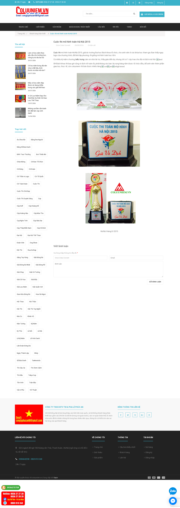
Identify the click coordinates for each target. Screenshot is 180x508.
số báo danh (21, 360)
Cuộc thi (56, 53)
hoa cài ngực (41, 294)
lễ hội (40, 331)
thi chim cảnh (36, 368)
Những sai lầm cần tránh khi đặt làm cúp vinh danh (37, 111)
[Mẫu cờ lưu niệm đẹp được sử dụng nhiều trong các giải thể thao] (20, 86)
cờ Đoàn (32, 169)
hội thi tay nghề (34, 309)
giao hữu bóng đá (23, 294)
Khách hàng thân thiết (79, 27)
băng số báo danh (23, 147)
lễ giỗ (30, 331)
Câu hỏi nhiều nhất (127, 447)
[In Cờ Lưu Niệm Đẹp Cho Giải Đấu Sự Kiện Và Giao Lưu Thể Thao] (20, 99)
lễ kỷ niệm (21, 338)
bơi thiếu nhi (41, 154)
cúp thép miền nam (24, 228)
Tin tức (116, 27)
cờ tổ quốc (39, 176)
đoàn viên (20, 243)
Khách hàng (124, 452)
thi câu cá (21, 368)
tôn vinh (20, 383)
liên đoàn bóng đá (24, 346)
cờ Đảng (20, 169)
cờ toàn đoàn (22, 184)
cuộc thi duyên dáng (25, 199)
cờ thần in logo (23, 176)
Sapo (56, 478)
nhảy (36, 353)
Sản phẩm (57, 27)
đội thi (19, 250)
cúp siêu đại (37, 221)
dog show (33, 243)
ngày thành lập (23, 353)
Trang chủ (23, 27)
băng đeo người (37, 140)
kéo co (19, 316)
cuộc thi (36, 184)
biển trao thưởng (24, 154)
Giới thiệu (40, 27)
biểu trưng (80, 59)
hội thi (19, 309)
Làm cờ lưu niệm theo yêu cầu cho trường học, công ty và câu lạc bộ (37, 55)
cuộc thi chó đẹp (23, 191)
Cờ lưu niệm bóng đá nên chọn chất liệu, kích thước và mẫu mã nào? (37, 68)
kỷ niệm (34, 324)
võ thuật (33, 390)
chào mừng (21, 162)
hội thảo (32, 302)
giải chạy (20, 272)
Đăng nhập (149, 3)
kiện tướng (21, 324)
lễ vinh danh (35, 338)
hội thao (20, 302)
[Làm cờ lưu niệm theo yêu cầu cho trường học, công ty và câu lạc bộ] (20, 56)
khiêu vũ (31, 316)
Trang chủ (98, 447)
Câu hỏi (101, 27)
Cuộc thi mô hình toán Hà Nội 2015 (71, 41)
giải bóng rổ (40, 265)
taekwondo (36, 360)
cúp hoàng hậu (22, 213)
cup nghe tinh (22, 221)
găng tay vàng (22, 257)
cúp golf (20, 206)
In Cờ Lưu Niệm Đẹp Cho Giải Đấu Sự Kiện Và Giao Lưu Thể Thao (37, 98)
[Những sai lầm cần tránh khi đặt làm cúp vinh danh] (20, 112)
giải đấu (34, 279)
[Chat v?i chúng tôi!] (173, 501)
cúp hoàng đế (34, 206)
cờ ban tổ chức (37, 162)
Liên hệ (122, 458)
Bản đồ (143, 27)
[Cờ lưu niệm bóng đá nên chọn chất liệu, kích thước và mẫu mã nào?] (20, 72)
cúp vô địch (41, 228)
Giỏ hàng (149, 447)
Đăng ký (160, 3)
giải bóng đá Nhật (23, 265)
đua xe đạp (32, 250)
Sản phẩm (98, 458)
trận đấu (32, 383)
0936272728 (13, 487)
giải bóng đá (38, 257)
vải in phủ (20, 390)
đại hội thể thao (34, 235)
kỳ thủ (19, 331)
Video (129, 27)
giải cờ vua (21, 279)
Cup (39, 199)
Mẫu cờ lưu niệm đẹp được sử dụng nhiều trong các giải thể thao (36, 85)
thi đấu (20, 375)
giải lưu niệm (22, 287)
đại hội (19, 235)
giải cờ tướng (34, 272)
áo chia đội (21, 140)
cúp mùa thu (38, 213)
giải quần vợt (38, 287)
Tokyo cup (32, 375)
